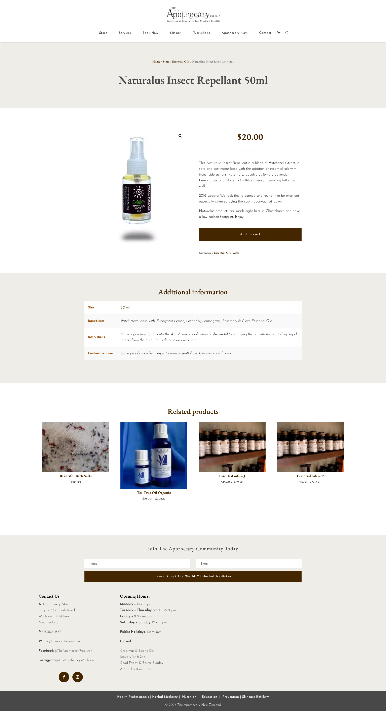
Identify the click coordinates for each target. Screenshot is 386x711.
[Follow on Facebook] (64, 677)
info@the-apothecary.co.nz (62, 641)
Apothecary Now (234, 33)
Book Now (150, 33)
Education (209, 697)
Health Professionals (133, 697)
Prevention (231, 697)
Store (103, 33)
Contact (265, 33)
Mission (176, 33)
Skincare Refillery (255, 697)
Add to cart (250, 234)
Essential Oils (180, 61)
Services (125, 33)
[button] (180, 136)
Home (156, 61)
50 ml (125, 308)
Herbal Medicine (165, 697)
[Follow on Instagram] (77, 677)
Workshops (201, 33)
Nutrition (189, 697)
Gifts (236, 253)
